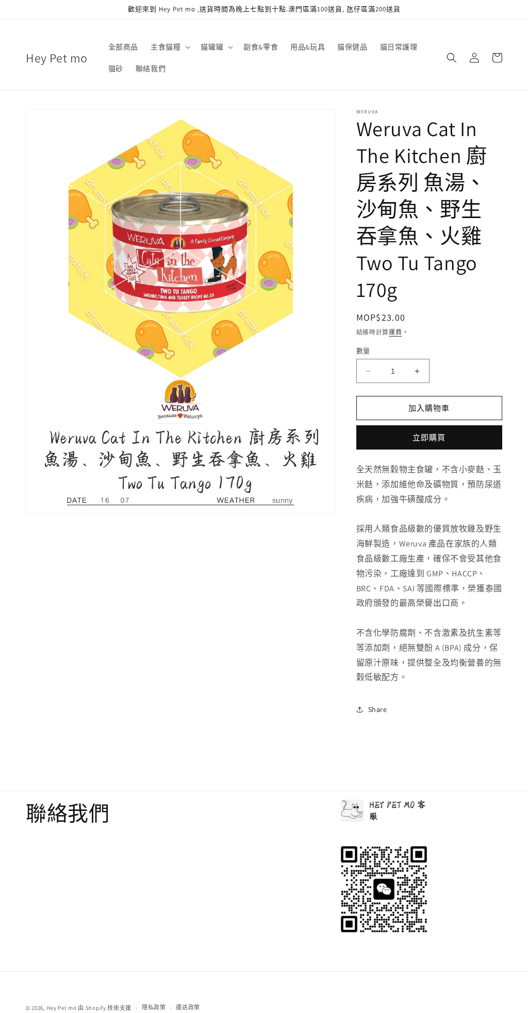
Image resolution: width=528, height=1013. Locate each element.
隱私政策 (154, 1007)
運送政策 (188, 1007)
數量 (363, 350)
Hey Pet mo (62, 1007)
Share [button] (377, 709)
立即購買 (429, 437)
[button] (169, 47)
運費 (395, 332)
